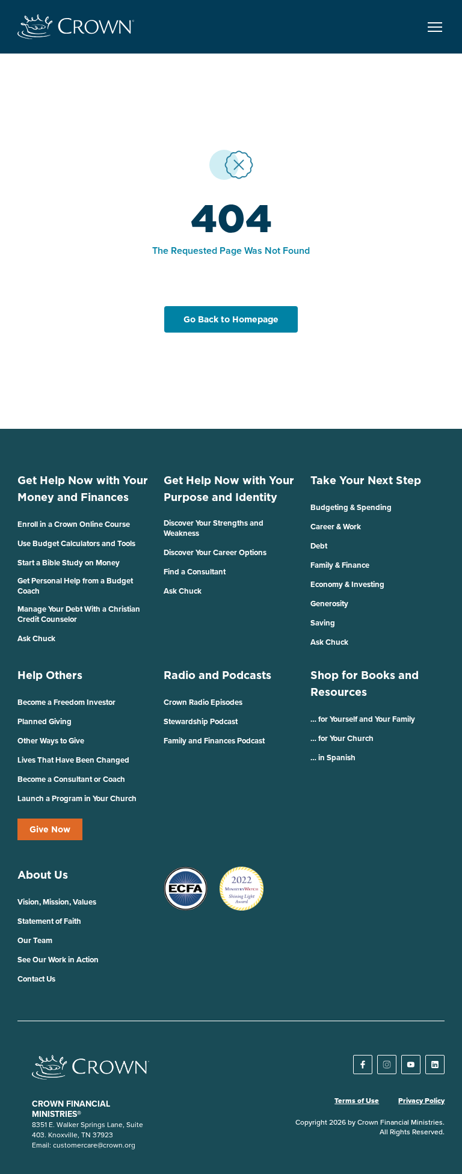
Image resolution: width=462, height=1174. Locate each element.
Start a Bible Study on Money (68, 563)
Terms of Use (356, 1100)
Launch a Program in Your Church (77, 798)
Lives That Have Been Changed (73, 760)
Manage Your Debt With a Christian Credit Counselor (78, 614)
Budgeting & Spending (351, 507)
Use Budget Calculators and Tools (76, 543)
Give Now (49, 829)
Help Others (49, 675)
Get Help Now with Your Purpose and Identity (229, 489)
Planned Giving (44, 721)
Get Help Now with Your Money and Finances (82, 489)
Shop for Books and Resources (364, 683)
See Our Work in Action (58, 959)
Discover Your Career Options (215, 552)
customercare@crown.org (94, 1145)
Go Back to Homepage (231, 319)
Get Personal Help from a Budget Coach (75, 586)
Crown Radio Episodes (203, 702)
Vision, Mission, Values (56, 902)
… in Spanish (333, 757)
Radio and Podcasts (217, 675)
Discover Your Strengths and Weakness (213, 528)
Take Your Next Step (365, 480)
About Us (42, 874)
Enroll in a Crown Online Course (73, 524)
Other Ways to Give (50, 741)
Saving (322, 623)
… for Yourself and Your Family (362, 719)
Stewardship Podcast (201, 721)
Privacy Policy (421, 1100)
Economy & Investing (347, 584)
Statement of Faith (49, 921)
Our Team (34, 940)
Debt (318, 546)
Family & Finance (339, 565)
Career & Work (335, 526)
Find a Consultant (195, 572)
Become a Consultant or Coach (71, 779)
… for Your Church (342, 738)
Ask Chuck (36, 638)
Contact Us (36, 979)
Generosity (329, 603)
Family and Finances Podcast (214, 741)
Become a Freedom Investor (66, 702)
